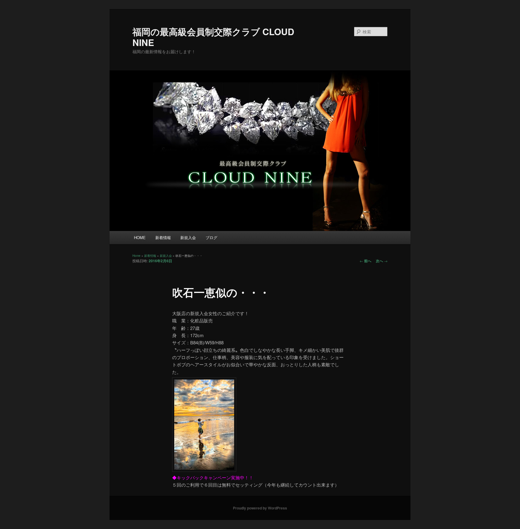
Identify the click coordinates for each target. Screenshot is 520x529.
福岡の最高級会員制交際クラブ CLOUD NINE (213, 37)
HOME (140, 237)
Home (136, 256)
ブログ (211, 237)
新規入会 (188, 237)
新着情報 (163, 237)
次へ (382, 260)
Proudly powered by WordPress (260, 508)
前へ (365, 260)
